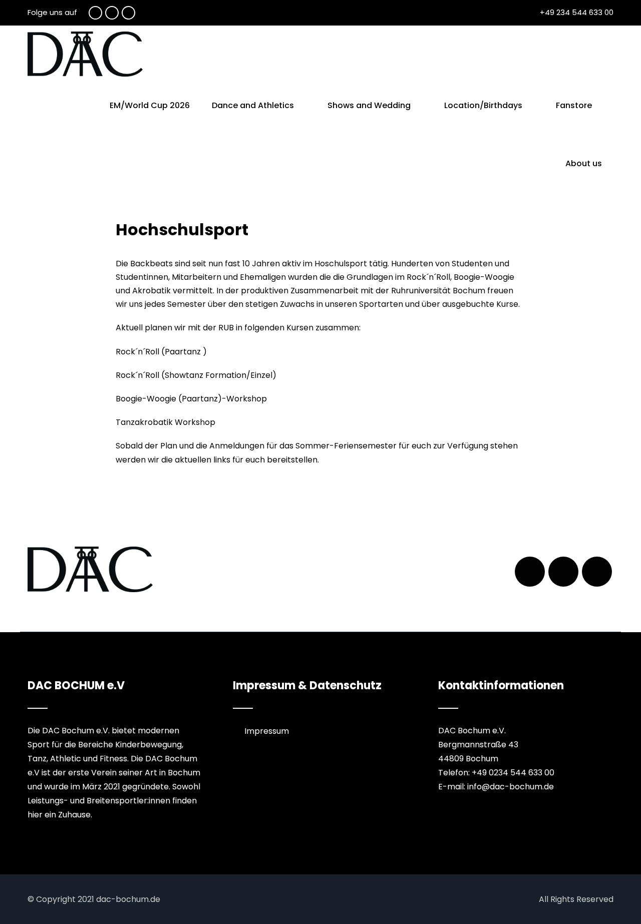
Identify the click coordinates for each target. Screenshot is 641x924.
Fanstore (574, 105)
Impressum (266, 731)
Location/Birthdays (483, 105)
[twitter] (112, 13)
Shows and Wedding (369, 105)
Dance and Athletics (253, 105)
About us (583, 163)
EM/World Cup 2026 (150, 105)
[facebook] (95, 13)
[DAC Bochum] (85, 54)
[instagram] (128, 13)
